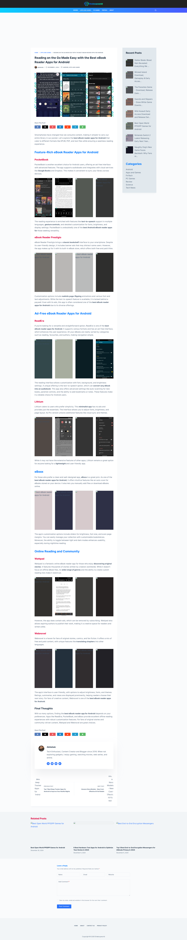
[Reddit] (68, 127)
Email (85, 874)
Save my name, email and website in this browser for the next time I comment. (83, 900)
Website (111, 874)
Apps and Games (85, 10)
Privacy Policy (102, 925)
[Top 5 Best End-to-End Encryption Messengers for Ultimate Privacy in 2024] (136, 833)
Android (65, 67)
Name (60, 874)
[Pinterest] (53, 127)
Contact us (91, 925)
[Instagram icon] (56, 763)
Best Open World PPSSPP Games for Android (48, 848)
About (112, 10)
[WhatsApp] (83, 127)
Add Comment (63, 882)
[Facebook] (38, 127)
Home (76, 925)
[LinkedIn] (60, 127)
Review (75, 10)
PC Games (96, 10)
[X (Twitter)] (45, 127)
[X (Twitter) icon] (52, 763)
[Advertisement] (93, 27)
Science (129, 185)
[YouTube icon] (59, 763)
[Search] (155, 10)
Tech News (130, 188)
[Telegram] (75, 127)
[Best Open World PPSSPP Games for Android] (51, 833)
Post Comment (64, 906)
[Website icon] (48, 763)
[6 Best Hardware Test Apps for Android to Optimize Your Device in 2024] (93, 833)
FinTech (104, 10)
